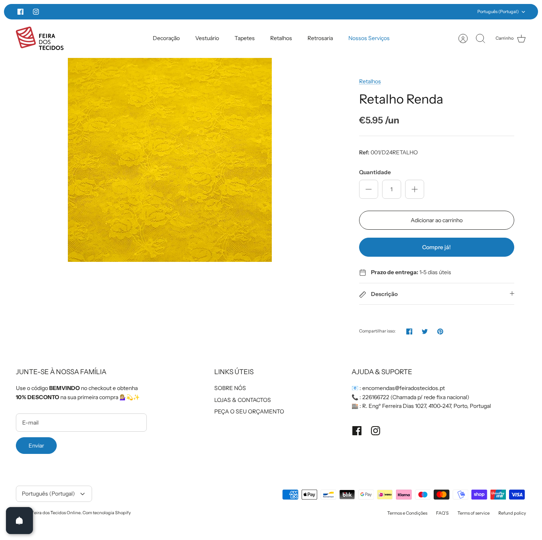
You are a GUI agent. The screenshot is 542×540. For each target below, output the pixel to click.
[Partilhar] (409, 331)
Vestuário (207, 38)
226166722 (375, 397)
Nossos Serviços (369, 38)
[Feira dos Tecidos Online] (39, 38)
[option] (169, 160)
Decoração (166, 38)
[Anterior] (150, 12)
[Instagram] (36, 11)
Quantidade (375, 172)
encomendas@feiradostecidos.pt (403, 388)
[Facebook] (20, 11)
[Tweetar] (424, 331)
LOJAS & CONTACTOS (242, 400)
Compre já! (436, 247)
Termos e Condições (407, 513)
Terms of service (473, 513)
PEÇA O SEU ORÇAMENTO (249, 411)
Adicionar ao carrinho (437, 220)
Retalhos (281, 38)
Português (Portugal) (498, 11)
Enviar (36, 445)
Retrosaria (320, 38)
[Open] (19, 520)
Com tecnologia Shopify (107, 512)
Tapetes (244, 38)
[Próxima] (392, 12)
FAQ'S (442, 513)
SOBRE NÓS (230, 388)
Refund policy (512, 513)
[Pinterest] (440, 331)
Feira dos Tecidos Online (56, 512)
